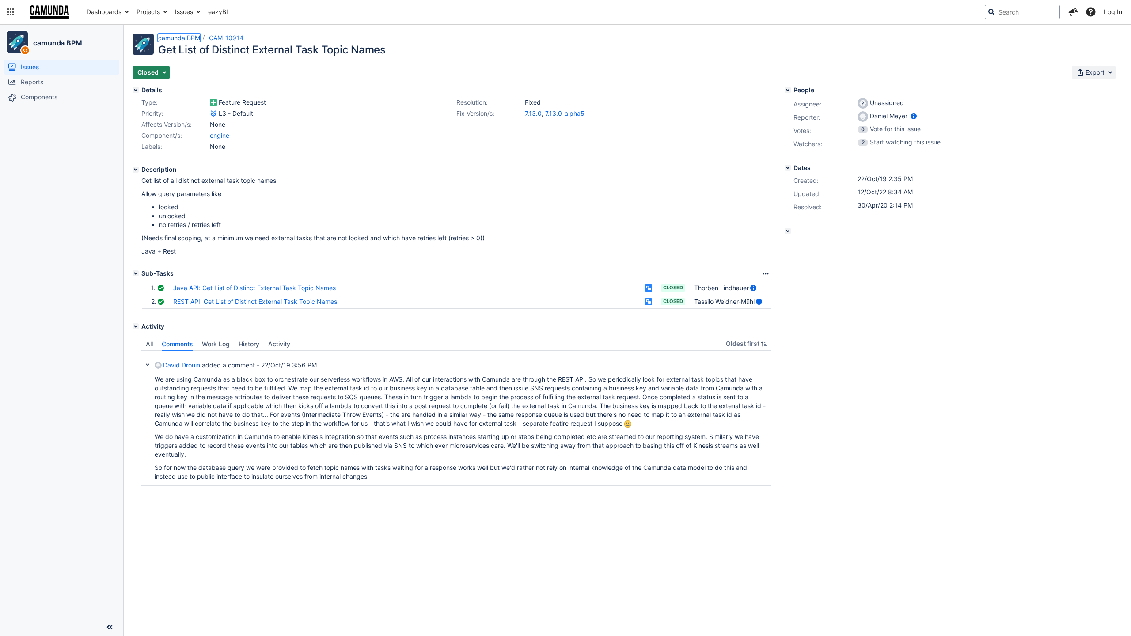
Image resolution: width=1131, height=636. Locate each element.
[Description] (136, 170)
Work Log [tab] (216, 344)
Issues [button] (184, 11)
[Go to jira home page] (49, 12)
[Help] (1091, 12)
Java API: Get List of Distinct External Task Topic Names (254, 288)
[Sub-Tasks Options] (765, 274)
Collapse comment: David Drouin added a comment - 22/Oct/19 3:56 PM (147, 364)
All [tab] (149, 344)
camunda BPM (57, 42)
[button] (10, 12)
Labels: (151, 146)
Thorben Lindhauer (721, 288)
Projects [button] (148, 11)
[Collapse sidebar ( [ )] (109, 627)
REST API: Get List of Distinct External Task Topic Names (255, 301)
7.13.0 (533, 113)
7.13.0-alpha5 (564, 113)
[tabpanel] (456, 418)
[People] (788, 90)
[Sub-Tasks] (136, 273)
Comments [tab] (177, 344)
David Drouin (181, 365)
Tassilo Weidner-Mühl (724, 301)
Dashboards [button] (104, 11)
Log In (1113, 11)
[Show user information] (753, 288)
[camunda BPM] (17, 42)
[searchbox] (1022, 12)
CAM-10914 (226, 38)
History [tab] (249, 344)
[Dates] (788, 168)
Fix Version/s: (475, 113)
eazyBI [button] (218, 11)
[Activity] (136, 326)
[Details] (136, 90)
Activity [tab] (279, 344)
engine (219, 135)
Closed (673, 287)
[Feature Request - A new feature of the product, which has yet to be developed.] (213, 102)
